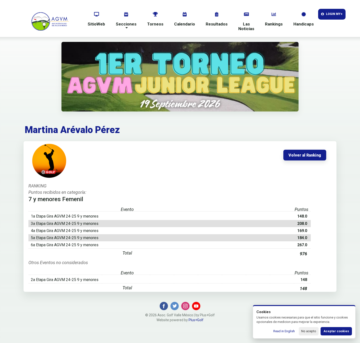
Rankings (274, 24)
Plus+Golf (196, 320)
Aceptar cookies (336, 331)
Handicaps (303, 24)
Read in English (284, 331)
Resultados (217, 24)
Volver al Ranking (304, 155)
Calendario (184, 24)
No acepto (308, 331)
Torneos (155, 24)
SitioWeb (96, 24)
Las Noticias (246, 26)
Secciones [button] (126, 24)
